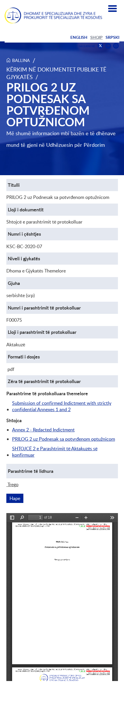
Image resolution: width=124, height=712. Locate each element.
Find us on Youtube (108, 46)
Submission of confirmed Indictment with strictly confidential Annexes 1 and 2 (61, 406)
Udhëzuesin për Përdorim (75, 144)
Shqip (96, 37)
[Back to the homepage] (53, 15)
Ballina (21, 60)
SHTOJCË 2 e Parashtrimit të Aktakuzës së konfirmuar (54, 451)
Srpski (112, 37)
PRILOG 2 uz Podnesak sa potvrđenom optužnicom (63, 439)
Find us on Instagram (116, 46)
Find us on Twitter (100, 46)
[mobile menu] (112, 8)
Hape (16, 498)
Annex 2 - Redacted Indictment (43, 430)
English (78, 37)
